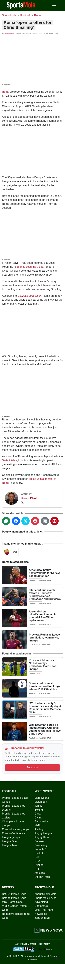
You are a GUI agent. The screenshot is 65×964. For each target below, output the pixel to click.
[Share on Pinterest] (54, 521)
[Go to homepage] (21, 5)
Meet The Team (43, 909)
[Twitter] (22, 502)
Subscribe (32, 767)
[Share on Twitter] (25, 521)
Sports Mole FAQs (45, 898)
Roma (5, 91)
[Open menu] (54, 5)
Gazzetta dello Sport (30, 295)
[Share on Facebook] (16, 521)
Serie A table (9, 460)
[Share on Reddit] (35, 521)
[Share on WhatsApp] (6, 521)
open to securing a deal (30, 266)
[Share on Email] (45, 521)
